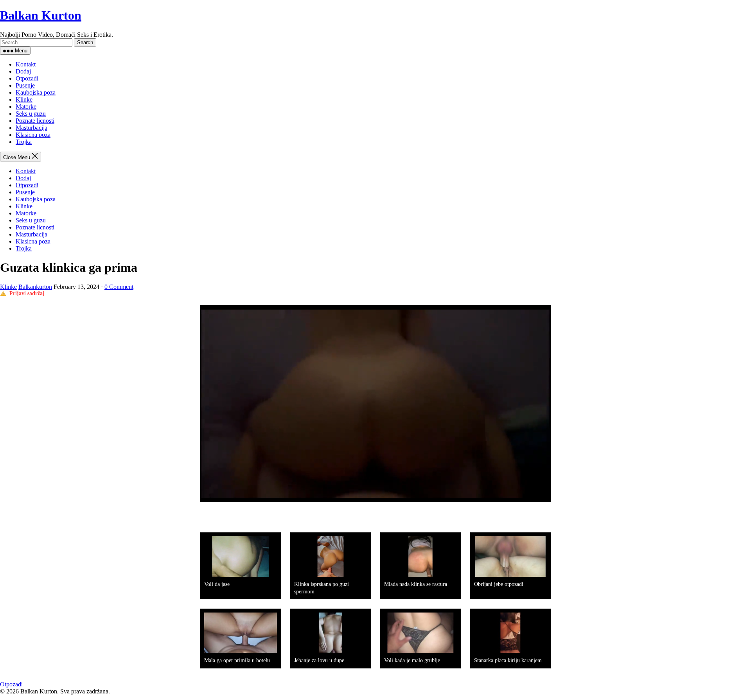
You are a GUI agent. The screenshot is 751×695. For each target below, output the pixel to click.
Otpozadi (27, 78)
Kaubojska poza (36, 92)
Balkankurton (35, 286)
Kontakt (26, 64)
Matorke (26, 106)
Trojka (24, 141)
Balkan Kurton (40, 15)
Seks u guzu (31, 113)
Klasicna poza (33, 134)
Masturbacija (31, 127)
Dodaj (23, 71)
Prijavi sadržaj (27, 293)
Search (85, 42)
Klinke (24, 99)
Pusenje (25, 85)
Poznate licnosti (35, 120)
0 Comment (118, 286)
